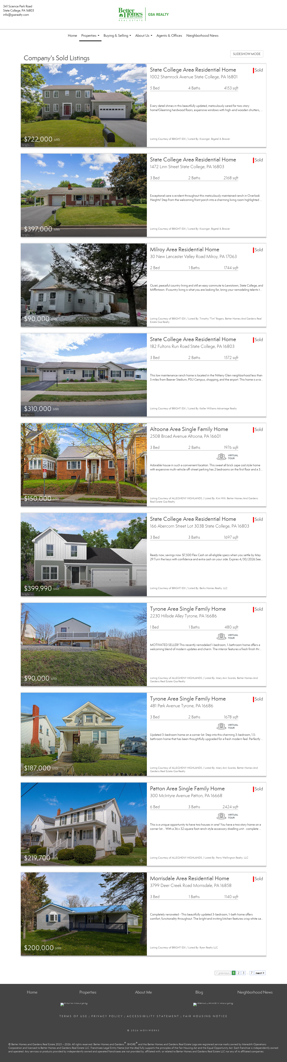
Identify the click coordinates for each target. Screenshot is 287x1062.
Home (72, 35)
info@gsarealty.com (16, 15)
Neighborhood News (202, 35)
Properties (91, 37)
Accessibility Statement (153, 1016)
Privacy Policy (107, 1016)
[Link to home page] (143, 14)
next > (260, 973)
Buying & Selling (118, 37)
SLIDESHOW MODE (247, 54)
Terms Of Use (73, 1016)
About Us (144, 37)
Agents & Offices (169, 35)
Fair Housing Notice (205, 1016)
